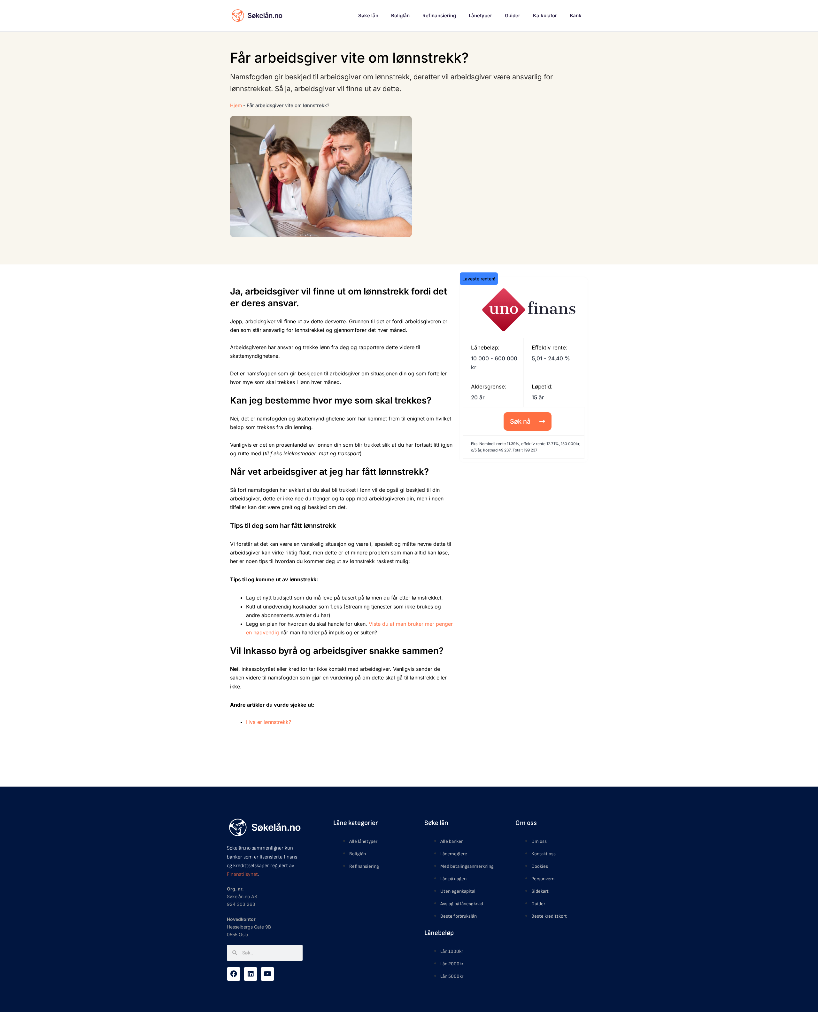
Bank (576, 15)
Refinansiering (439, 15)
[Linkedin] (250, 974)
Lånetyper (480, 15)
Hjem (236, 105)
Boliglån (400, 15)
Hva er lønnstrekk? (268, 722)
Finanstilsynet (242, 874)
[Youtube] (267, 974)
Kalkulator (545, 15)
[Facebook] (233, 974)
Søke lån (368, 15)
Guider (512, 15)
